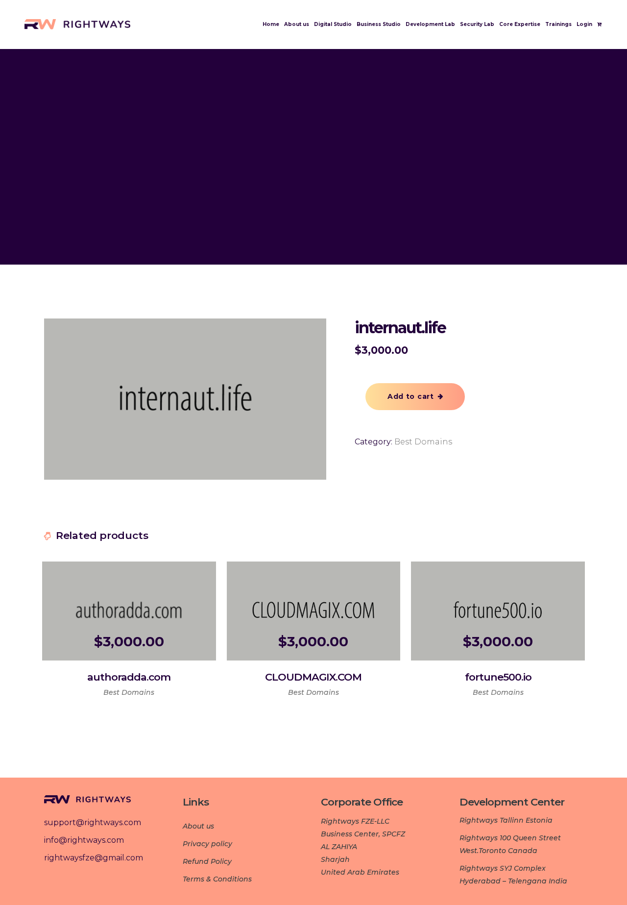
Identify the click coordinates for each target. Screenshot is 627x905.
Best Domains (423, 441)
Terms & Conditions (217, 879)
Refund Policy (207, 861)
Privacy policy (207, 843)
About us (198, 826)
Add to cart (410, 396)
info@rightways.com (84, 840)
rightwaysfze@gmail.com (93, 857)
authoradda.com (128, 677)
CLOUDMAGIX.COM (313, 677)
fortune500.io (498, 677)
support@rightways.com (92, 822)
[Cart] (601, 24)
